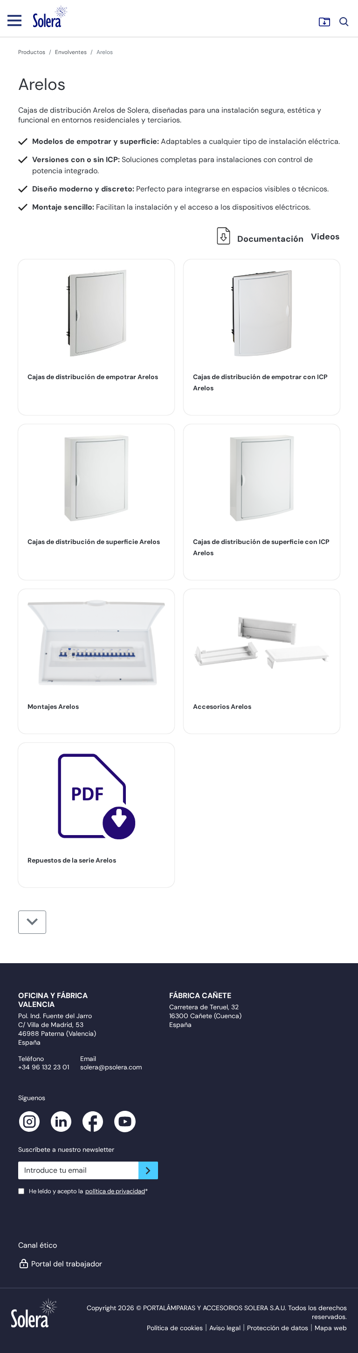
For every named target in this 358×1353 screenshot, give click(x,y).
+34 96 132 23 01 (43, 1067)
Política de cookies (175, 1328)
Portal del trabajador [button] (66, 1264)
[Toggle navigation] (14, 20)
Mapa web (331, 1328)
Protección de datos (277, 1328)
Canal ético (37, 1245)
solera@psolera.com (111, 1067)
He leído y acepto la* (88, 1191)
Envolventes (71, 52)
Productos (31, 52)
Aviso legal (225, 1328)
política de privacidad (115, 1191)
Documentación (269, 239)
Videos (325, 236)
